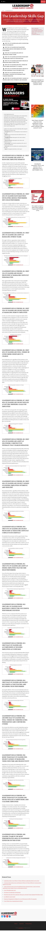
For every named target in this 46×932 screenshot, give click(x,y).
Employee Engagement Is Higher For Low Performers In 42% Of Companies (20, 899)
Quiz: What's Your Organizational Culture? (13, 901)
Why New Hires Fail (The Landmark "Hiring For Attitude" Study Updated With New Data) (23, 894)
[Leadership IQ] (23, 6)
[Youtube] (7, 916)
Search (15, 923)
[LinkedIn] (10, 916)
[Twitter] (2, 916)
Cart (44, 1)
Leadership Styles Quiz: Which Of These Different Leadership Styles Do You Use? (21, 880)
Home (3, 10)
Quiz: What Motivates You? (10, 890)
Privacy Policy (29, 923)
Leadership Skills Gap (9, 10)
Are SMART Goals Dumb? (9, 896)
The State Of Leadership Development (12, 892)
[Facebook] (5, 916)
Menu (4, 1)
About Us (21, 923)
